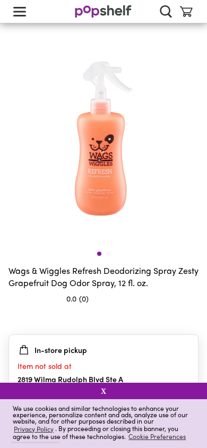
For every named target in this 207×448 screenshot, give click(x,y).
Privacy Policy (34, 428)
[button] (190, 319)
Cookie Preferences (157, 436)
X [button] (103, 391)
